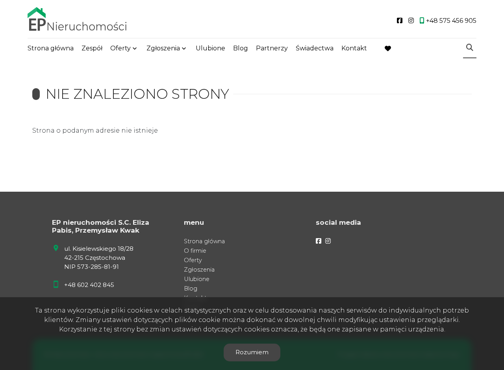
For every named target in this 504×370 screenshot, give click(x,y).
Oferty (120, 48)
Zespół (92, 48)
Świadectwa (315, 48)
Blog (240, 48)
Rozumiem (252, 352)
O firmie (195, 250)
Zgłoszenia (199, 269)
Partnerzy (272, 48)
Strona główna (51, 48)
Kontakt (354, 48)
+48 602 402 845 (89, 285)
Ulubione (210, 48)
